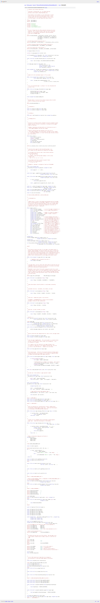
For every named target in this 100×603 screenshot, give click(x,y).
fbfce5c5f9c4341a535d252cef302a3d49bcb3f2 (47, 5)
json (98, 601)
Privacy (9, 601)
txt (95, 601)
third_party (29, 5)
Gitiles (6, 601)
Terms (12, 601)
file (46, 7)
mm (60, 5)
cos (25, 5)
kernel (34, 5)
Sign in (98, 1)
